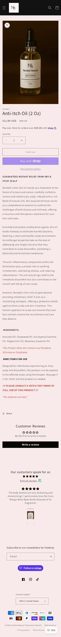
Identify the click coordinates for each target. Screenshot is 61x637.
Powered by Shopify (33, 625)
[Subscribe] (50, 556)
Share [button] (9, 413)
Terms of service (39, 630)
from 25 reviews (28, 480)
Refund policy (50, 625)
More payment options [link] (30, 169)
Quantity (6, 134)
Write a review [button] (30, 444)
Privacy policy (24, 630)
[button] (4, 7)
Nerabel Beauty (17, 625)
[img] (30, 476)
